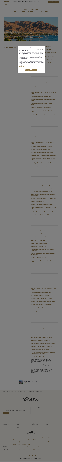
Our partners (20, 67)
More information (21, 66)
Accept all (34, 70)
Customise (28, 70)
